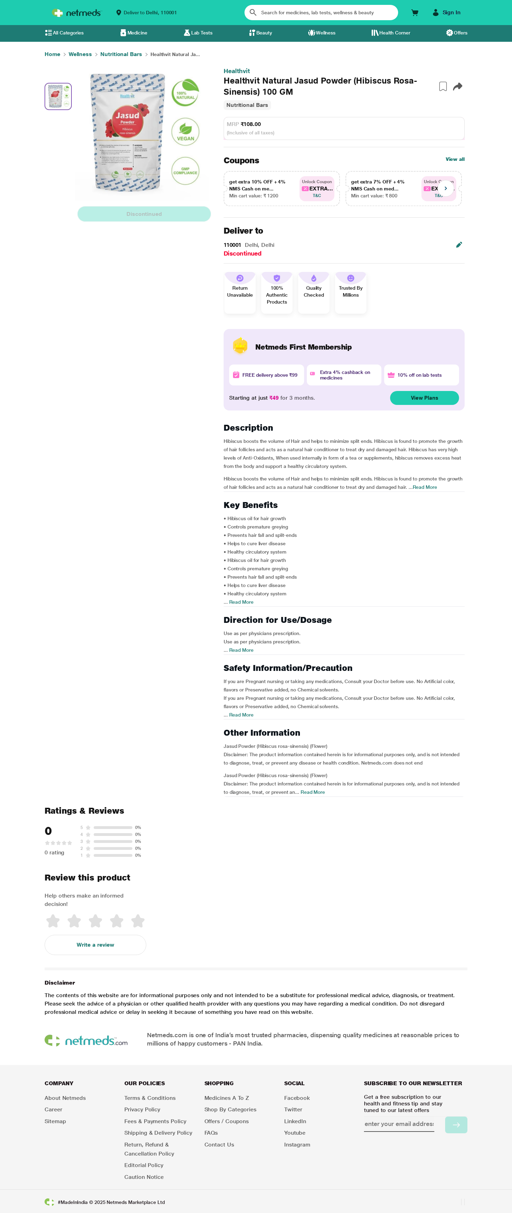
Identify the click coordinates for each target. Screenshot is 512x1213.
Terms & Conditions (150, 1098)
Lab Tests (201, 33)
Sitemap (55, 1121)
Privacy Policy (142, 1109)
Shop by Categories (230, 1109)
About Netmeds (65, 1098)
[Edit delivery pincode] (459, 244)
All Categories (68, 33)
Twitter (293, 1109)
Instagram (297, 1144)
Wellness (325, 33)
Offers (460, 33)
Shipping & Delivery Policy (158, 1132)
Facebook (297, 1098)
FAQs (211, 1132)
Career (53, 1109)
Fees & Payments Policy (155, 1121)
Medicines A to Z (226, 1098)
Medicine (137, 33)
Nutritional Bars (247, 105)
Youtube (294, 1132)
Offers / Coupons (226, 1121)
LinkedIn (295, 1121)
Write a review (95, 944)
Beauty (264, 33)
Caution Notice (144, 1177)
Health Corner (394, 33)
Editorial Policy (143, 1165)
